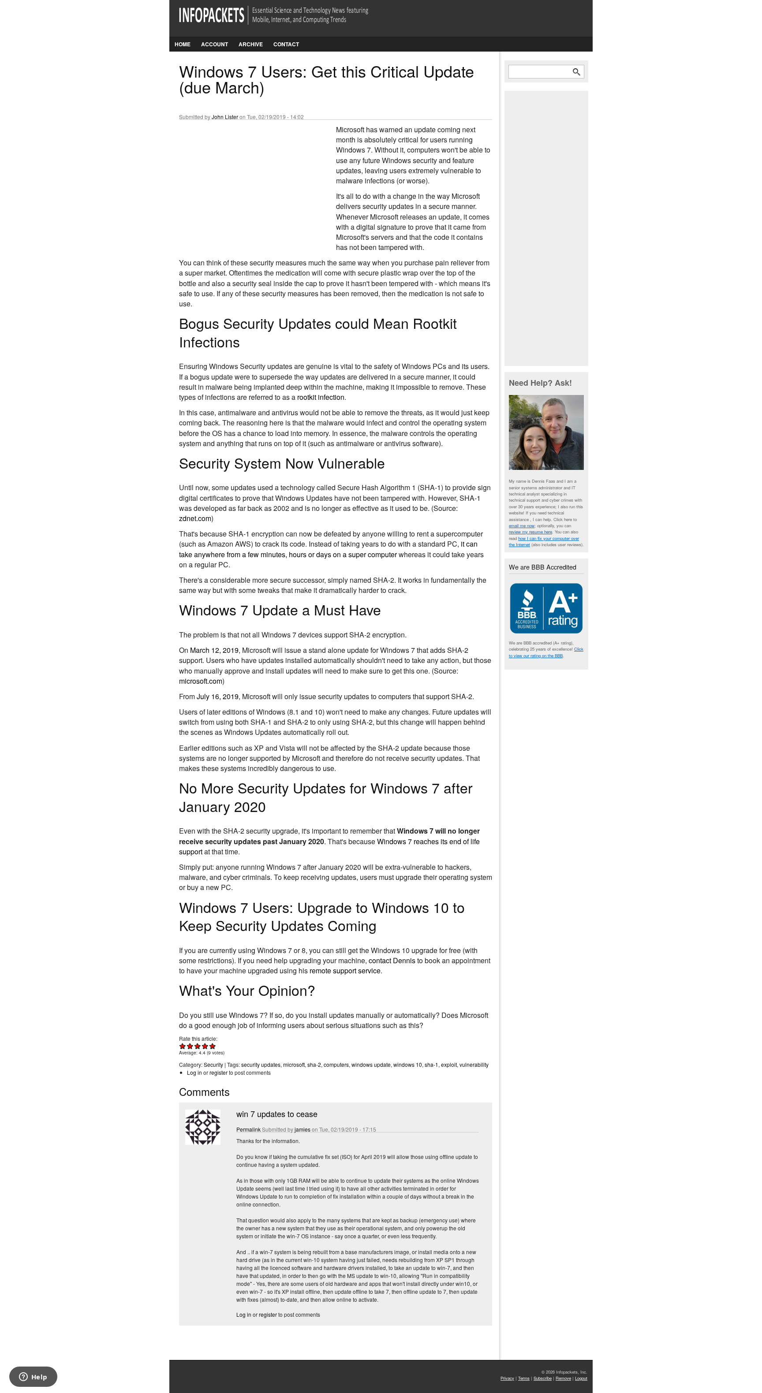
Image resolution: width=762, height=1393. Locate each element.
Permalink (248, 1129)
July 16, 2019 (218, 696)
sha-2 (314, 1064)
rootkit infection (320, 397)
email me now (521, 525)
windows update (371, 1064)
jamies (302, 1129)
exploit (449, 1064)
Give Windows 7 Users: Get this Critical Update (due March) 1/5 (183, 1046)
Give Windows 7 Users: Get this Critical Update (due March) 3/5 (198, 1046)
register (218, 1072)
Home (182, 44)
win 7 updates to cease (277, 1113)
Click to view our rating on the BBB (546, 652)
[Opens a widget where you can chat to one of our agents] (33, 1378)
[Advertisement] (245, 183)
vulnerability (474, 1064)
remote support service (345, 970)
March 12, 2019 (214, 650)
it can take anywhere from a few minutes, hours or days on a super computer (328, 549)
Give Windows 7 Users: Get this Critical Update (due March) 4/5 (205, 1046)
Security (213, 1064)
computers (336, 1064)
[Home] (286, 20)
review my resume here (530, 532)
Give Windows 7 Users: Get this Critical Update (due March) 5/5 (213, 1046)
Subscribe (543, 1378)
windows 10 (407, 1064)
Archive (251, 44)
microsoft (294, 1064)
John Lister (225, 116)
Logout (581, 1378)
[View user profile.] (201, 1142)
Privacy (507, 1378)
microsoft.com (200, 681)
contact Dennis (392, 960)
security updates (260, 1064)
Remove (563, 1378)
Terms (524, 1378)
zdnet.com (195, 518)
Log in (194, 1072)
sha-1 (431, 1064)
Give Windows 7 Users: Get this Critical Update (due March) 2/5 (190, 1046)
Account (214, 44)
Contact (286, 44)
